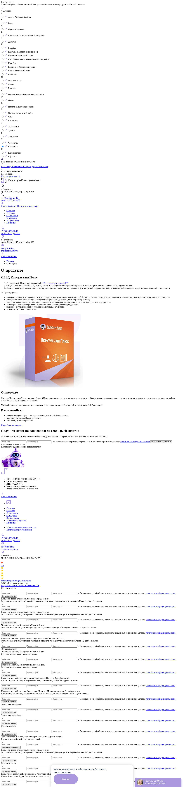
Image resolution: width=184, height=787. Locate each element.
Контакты (10, 223)
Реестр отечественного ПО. (56, 283)
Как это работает (62, 772)
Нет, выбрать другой (10, 176)
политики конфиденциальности (135, 442)
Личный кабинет (9, 206)
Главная (10, 261)
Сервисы (10, 213)
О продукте (11, 218)
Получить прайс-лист (11, 747)
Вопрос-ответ (12, 220)
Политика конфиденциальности (21, 527)
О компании (12, 215)
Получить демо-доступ (27, 206)
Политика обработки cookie (19, 530)
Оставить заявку (9, 596)
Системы (10, 210)
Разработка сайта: (20, 585)
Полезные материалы (16, 520)
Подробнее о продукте (11, 425)
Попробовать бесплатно (161, 442)
